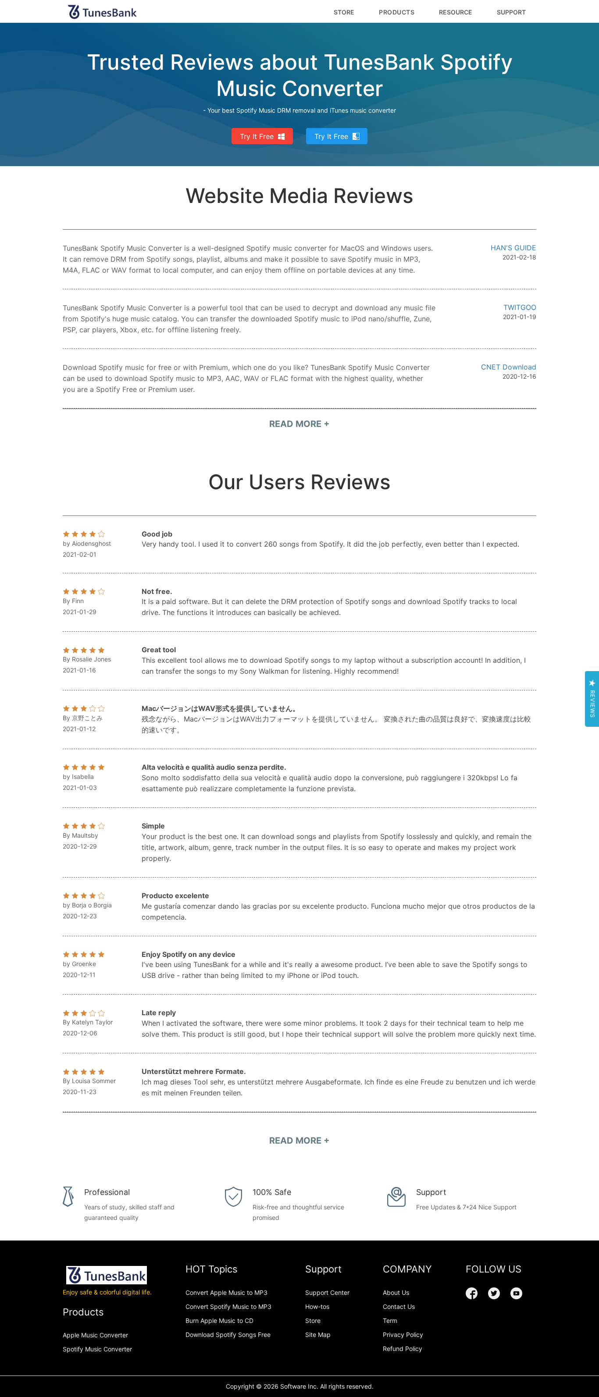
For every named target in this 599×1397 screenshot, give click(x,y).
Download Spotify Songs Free (228, 1334)
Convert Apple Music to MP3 (226, 1292)
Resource (455, 12)
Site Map (318, 1334)
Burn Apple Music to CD (219, 1320)
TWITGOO (519, 307)
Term (390, 1320)
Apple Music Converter (95, 1335)
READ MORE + (299, 424)
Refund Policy (402, 1348)
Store (344, 12)
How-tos (317, 1306)
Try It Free (257, 136)
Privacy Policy (403, 1334)
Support (511, 12)
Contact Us (399, 1306)
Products (396, 12)
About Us (396, 1292)
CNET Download (508, 367)
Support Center (327, 1292)
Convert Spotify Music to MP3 (228, 1306)
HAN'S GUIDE (513, 247)
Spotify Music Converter (97, 1349)
